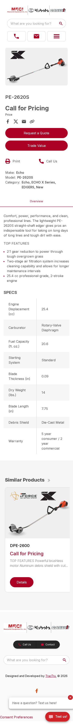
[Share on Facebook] (7, 121)
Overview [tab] (36, 201)
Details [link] (22, 582)
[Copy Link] (32, 121)
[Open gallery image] (36, 66)
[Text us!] (57, 717)
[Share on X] (15, 121)
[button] (16, 36)
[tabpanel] (36, 67)
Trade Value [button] (36, 146)
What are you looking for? (31, 23)
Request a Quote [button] (36, 133)
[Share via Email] (23, 121)
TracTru (50, 676)
